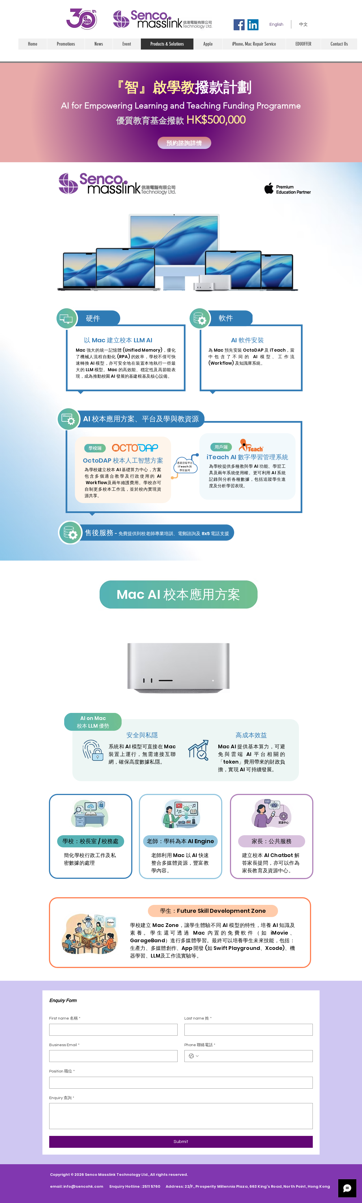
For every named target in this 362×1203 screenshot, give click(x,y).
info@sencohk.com (83, 1186)
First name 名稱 (64, 1018)
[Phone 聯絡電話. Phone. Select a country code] (193, 1056)
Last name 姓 (198, 1018)
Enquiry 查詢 (61, 1098)
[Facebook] (239, 24)
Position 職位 (62, 1071)
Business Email (64, 1045)
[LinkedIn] (252, 24)
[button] (207, 44)
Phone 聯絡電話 (199, 1045)
